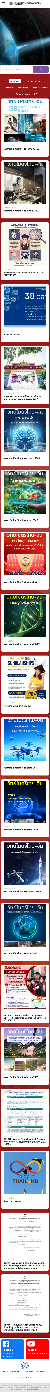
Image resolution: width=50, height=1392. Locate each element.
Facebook (8, 1350)
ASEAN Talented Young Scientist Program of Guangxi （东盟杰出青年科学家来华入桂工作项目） (25, 1142)
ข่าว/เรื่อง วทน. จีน (33, 81)
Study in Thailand (12, 1201)
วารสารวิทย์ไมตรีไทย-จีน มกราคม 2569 (21, 767)
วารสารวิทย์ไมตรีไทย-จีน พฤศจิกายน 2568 (22, 891)
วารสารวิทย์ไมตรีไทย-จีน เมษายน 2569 (21, 520)
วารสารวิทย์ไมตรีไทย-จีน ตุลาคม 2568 (20, 953)
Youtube (33, 1350)
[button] (4, 1368)
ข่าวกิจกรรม (23, 87)
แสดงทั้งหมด (15, 81)
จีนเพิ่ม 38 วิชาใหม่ (12, 334)
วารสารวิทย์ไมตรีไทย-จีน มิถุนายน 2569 (21, 210)
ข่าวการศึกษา (8, 87)
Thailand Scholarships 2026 (18, 706)
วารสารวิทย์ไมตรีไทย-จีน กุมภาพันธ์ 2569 (22, 644)
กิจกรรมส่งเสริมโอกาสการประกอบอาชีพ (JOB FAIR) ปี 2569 (24, 274)
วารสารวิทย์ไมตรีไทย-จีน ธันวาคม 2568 (21, 829)
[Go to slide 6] (28, 1377)
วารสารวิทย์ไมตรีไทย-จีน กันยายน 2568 (21, 1077)
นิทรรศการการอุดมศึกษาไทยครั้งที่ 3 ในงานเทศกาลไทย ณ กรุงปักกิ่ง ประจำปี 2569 (22, 398)
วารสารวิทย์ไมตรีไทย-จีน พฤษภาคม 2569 (22, 458)
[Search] (41, 69)
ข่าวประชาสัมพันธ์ (40, 87)
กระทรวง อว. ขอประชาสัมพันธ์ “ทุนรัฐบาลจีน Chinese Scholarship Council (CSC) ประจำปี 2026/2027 (25, 1018)
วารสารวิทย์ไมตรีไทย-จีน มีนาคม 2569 (20, 582)
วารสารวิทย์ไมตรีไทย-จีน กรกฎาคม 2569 (21, 148)
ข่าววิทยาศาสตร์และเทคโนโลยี (25, 94)
